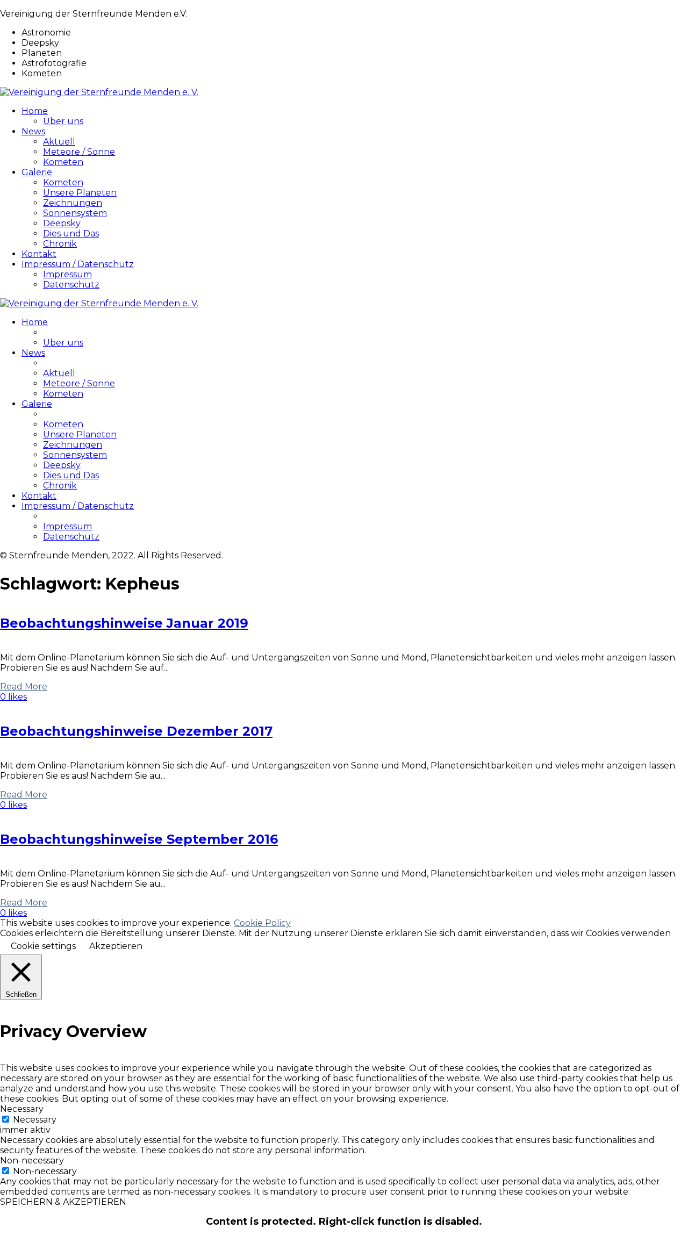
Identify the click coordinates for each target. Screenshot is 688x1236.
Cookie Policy (262, 923)
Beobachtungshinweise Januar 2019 (124, 623)
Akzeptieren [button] (115, 946)
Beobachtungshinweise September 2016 (139, 839)
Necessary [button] (22, 1109)
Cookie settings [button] (43, 946)
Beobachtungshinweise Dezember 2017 (136, 731)
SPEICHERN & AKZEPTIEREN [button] (63, 1202)
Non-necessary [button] (32, 1160)
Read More (23, 686)
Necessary (34, 1120)
